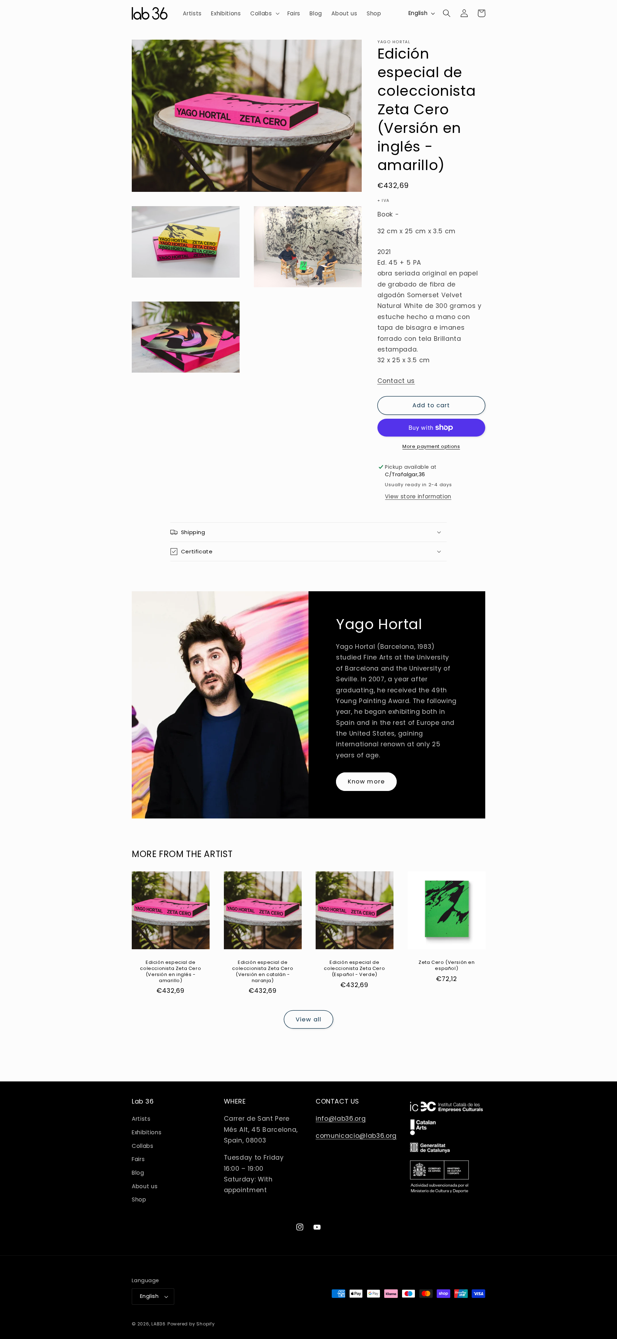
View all (308, 1019)
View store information (418, 496)
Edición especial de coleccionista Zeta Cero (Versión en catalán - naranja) (262, 972)
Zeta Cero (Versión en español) (446, 966)
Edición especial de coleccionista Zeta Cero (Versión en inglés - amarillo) (170, 972)
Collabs (143, 1146)
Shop (139, 1199)
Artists (141, 1119)
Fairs (138, 1159)
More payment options (431, 446)
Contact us (396, 381)
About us (144, 1186)
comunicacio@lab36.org (356, 1135)
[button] (264, 13)
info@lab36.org (341, 1118)
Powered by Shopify (191, 1324)
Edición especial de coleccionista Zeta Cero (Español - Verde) (354, 969)
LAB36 (158, 1324)
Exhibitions (146, 1132)
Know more (366, 781)
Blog (138, 1172)
